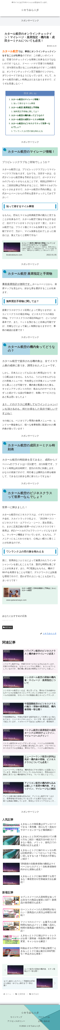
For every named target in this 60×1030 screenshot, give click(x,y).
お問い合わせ (44, 1021)
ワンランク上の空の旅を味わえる (28, 131)
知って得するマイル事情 (24, 103)
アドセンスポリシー (16, 1021)
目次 (26, 93)
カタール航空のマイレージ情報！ (25, 99)
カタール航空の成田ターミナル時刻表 (27, 119)
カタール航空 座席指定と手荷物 (25, 107)
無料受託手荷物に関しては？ (26, 111)
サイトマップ (16, 1017)
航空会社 (8, 627)
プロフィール (44, 1017)
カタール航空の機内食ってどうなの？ (27, 115)
